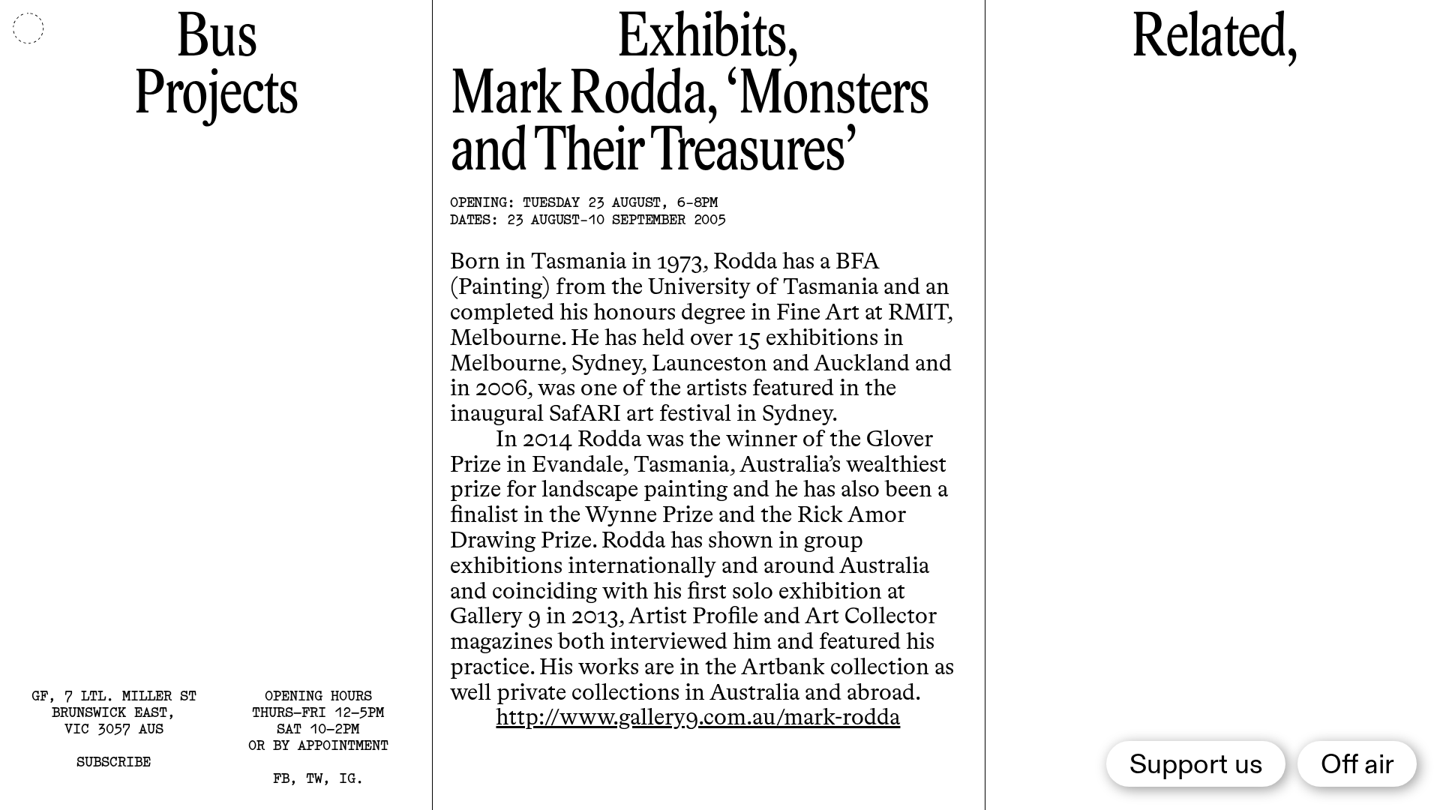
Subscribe (113, 761)
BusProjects (216, 67)
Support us (1196, 765)
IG (347, 778)
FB (281, 778)
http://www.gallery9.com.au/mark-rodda (698, 718)
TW (314, 778)
